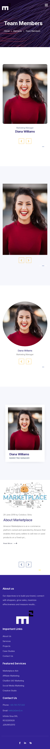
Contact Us (8, 656)
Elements (17, 31)
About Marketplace (17, 520)
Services (7, 641)
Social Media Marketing (13, 685)
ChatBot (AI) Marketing (13, 680)
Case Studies (9, 651)
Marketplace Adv (10, 670)
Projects (6, 646)
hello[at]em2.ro (16, 710)
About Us (7, 636)
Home (7, 31)
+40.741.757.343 (17, 705)
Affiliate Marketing (11, 675)
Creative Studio (10, 690)
